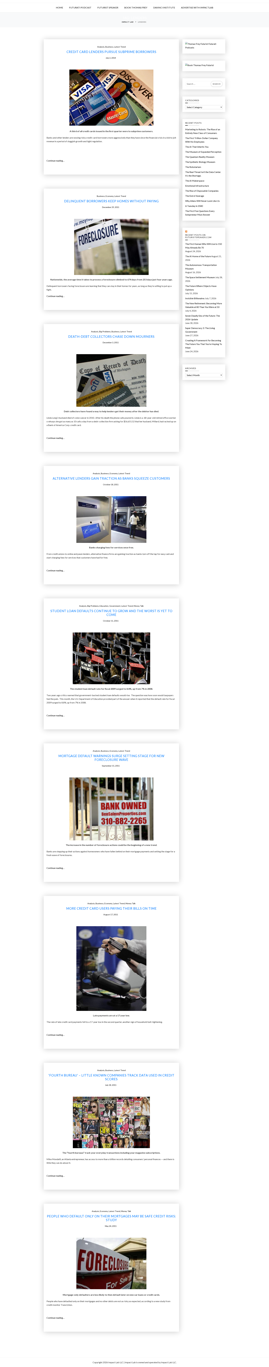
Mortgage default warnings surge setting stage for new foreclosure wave (111, 758)
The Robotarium (193, 167)
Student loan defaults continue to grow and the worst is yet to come (111, 613)
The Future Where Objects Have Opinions (200, 288)
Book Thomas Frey (135, 7)
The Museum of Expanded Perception (203, 151)
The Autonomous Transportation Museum (201, 267)
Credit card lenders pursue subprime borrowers (111, 52)
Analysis (101, 47)
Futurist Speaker (107, 7)
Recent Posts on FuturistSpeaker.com (198, 236)
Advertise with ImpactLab (197, 7)
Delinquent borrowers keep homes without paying (111, 201)
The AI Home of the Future (198, 256)
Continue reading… (56, 160)
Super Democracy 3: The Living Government (200, 330)
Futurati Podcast (80, 7)
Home (59, 7)
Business (109, 47)
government (114, 606)
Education (104, 606)
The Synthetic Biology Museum (200, 162)
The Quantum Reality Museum (199, 156)
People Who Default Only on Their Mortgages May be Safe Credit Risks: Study (111, 1218)
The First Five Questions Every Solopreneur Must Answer (199, 213)
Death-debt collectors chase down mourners (111, 336)
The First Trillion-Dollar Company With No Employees (201, 140)
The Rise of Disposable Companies (202, 190)
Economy (110, 196)
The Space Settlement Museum (200, 277)
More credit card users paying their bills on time (111, 908)
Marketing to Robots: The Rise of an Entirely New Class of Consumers (202, 131)
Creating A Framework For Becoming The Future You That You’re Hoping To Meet (203, 344)
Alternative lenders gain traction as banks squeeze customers (111, 478)
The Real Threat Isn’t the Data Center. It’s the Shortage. (203, 174)
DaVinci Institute (164, 7)
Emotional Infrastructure (197, 185)
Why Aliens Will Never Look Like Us (202, 201)
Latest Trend (120, 47)
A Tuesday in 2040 (194, 206)
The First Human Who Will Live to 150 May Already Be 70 (203, 246)
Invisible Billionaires (195, 298)
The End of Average (194, 195)
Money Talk (139, 606)
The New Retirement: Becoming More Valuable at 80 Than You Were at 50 (203, 305)
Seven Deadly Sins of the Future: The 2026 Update (202, 317)
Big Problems (105, 331)
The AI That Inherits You (196, 146)
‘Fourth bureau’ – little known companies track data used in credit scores (111, 1077)
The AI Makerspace (194, 180)
